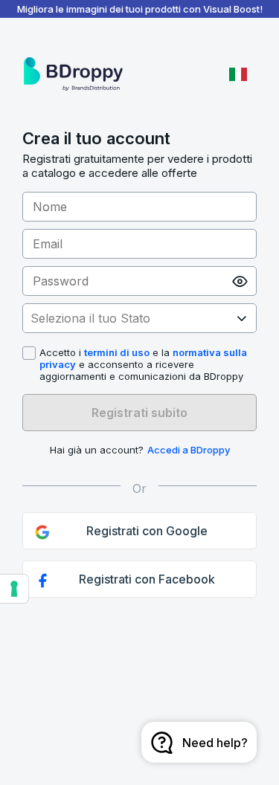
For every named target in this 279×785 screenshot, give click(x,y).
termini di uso (117, 352)
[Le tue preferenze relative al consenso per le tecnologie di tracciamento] (14, 589)
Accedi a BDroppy (188, 450)
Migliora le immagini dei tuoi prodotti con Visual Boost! (140, 9)
